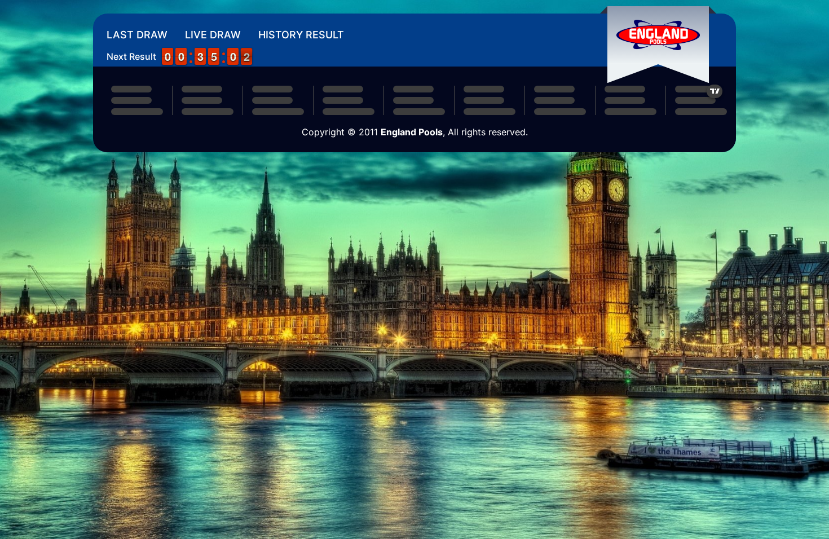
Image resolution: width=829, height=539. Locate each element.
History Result (301, 35)
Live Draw (213, 35)
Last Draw (137, 35)
